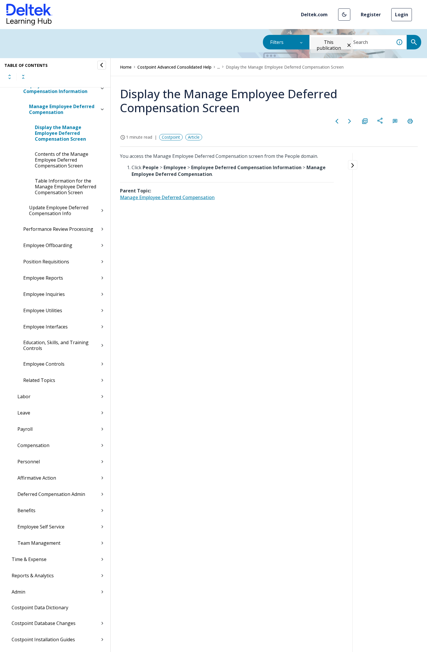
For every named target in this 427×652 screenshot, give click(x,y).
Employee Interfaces (45, 327)
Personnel (28, 462)
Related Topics (39, 380)
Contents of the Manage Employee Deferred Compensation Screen (61, 160)
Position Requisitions (46, 262)
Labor (24, 396)
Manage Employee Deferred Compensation (61, 109)
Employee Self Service (40, 527)
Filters (277, 42)
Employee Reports (43, 278)
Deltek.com (314, 14)
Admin (18, 592)
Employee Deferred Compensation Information (55, 88)
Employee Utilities (42, 310)
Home (126, 67)
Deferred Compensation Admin (51, 494)
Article (194, 137)
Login (401, 14)
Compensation (33, 445)
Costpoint (171, 137)
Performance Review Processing (58, 229)
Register (371, 14)
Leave (23, 413)
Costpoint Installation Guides (43, 639)
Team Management (38, 543)
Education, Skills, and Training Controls (56, 345)
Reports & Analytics (33, 575)
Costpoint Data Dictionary (40, 607)
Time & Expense (29, 559)
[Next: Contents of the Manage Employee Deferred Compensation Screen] (350, 121)
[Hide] (101, 65)
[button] (344, 14)
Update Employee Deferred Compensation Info (58, 210)
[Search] (414, 42)
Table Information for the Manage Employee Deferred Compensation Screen (65, 186)
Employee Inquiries (44, 294)
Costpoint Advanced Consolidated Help (174, 67)
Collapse (23, 76)
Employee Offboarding (47, 245)
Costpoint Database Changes (44, 623)
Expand (9, 76)
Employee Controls (43, 364)
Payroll (25, 429)
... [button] (218, 67)
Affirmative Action (36, 478)
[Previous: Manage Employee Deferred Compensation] (337, 121)
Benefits (26, 510)
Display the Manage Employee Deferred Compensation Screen (60, 133)
